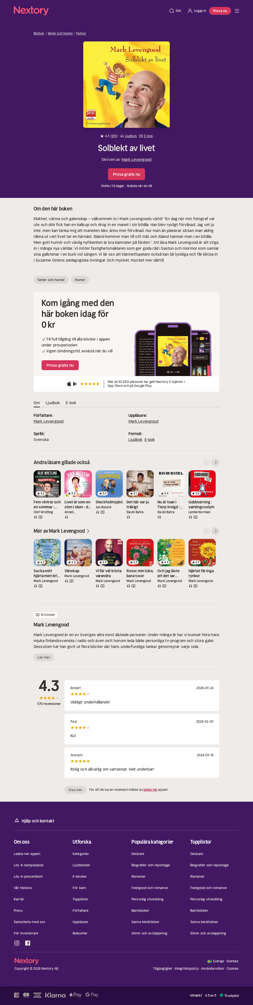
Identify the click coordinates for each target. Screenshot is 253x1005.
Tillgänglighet (162, 969)
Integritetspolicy (187, 969)
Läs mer (44, 657)
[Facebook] (28, 943)
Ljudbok (135, 439)
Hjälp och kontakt (38, 821)
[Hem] (90, 10)
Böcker (39, 34)
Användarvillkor (212, 969)
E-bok (150, 439)
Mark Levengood (136, 159)
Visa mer (75, 790)
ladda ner (150, 790)
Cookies (233, 969)
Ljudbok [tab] (53, 402)
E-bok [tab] (71, 402)
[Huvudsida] (237, 11)
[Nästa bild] (215, 462)
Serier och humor (60, 34)
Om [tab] (37, 402)
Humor (81, 34)
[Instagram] (17, 943)
